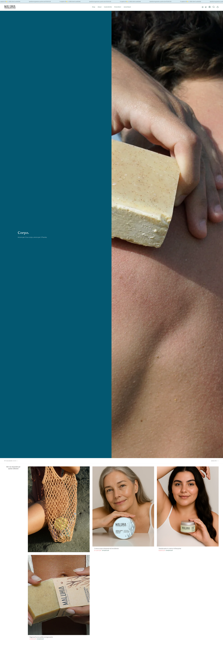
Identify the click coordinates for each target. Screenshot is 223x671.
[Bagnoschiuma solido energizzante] (59, 595)
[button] (94, 7)
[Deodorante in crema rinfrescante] (188, 506)
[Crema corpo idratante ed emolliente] (123, 506)
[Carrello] (218, 6)
